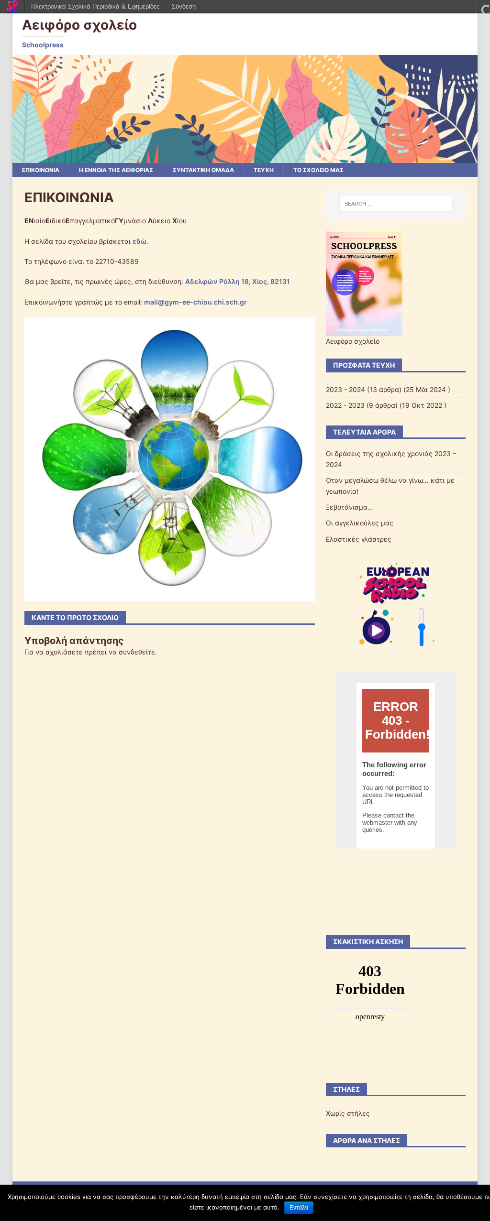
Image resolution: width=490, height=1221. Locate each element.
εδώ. (141, 241)
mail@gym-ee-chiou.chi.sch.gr (195, 302)
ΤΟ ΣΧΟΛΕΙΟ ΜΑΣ (318, 170)
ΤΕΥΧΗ (264, 170)
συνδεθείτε (137, 652)
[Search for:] (396, 204)
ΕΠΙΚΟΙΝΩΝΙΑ (40, 170)
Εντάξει (299, 1207)
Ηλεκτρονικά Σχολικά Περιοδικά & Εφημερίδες (95, 6)
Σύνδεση (184, 6)
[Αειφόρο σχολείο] (245, 157)
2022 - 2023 (345, 405)
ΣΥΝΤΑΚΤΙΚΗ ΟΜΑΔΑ (203, 170)
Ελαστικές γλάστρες (358, 539)
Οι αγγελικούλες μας (359, 523)
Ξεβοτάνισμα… (349, 507)
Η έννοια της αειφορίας (116, 170)
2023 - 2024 (345, 389)
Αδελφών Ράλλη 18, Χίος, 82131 (237, 281)
